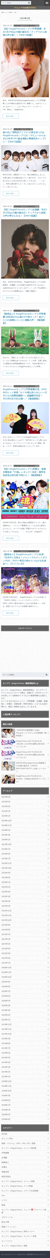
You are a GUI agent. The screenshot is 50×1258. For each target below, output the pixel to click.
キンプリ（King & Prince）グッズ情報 (17, 1186)
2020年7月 (6, 991)
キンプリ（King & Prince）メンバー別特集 (19, 1148)
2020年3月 (6, 1010)
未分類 (4, 1134)
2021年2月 (6, 958)
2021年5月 (6, 944)
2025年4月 (6, 806)
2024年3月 (6, 835)
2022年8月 (6, 877)
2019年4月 (6, 1062)
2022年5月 (6, 887)
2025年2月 (6, 811)
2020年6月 (6, 996)
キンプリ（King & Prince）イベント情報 (18, 1181)
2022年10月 (7, 868)
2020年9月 (6, 982)
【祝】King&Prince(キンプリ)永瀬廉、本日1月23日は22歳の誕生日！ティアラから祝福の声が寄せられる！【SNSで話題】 (25, 212)
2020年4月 (6, 1005)
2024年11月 (7, 825)
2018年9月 (6, 1095)
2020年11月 (7, 972)
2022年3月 (6, 896)
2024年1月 (6, 839)
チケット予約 (7, 1138)
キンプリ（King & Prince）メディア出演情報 (20, 1191)
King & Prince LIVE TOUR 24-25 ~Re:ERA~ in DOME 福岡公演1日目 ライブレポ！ (30, 754)
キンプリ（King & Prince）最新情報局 (22, 1254)
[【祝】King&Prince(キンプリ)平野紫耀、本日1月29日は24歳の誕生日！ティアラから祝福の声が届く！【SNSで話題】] (25, 96)
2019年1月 (6, 1076)
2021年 (11, 12)
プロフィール (7, 1217)
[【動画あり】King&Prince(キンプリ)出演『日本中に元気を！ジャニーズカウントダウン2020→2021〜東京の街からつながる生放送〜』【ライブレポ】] (25, 592)
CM (3, 1195)
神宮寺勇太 (6, 1176)
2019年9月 (6, 1038)
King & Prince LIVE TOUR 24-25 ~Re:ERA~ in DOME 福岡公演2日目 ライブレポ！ (30, 744)
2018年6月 (6, 1110)
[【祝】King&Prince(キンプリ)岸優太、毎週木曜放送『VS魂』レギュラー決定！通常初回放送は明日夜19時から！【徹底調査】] (25, 518)
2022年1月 (6, 906)
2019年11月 (7, 1029)
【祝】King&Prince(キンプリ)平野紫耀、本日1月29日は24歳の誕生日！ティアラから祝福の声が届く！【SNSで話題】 (25, 31)
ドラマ (4, 1200)
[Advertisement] (25, 653)
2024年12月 (7, 820)
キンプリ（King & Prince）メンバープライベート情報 (24, 1211)
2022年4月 (6, 891)
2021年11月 (7, 915)
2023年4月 (6, 854)
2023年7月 (6, 849)
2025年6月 (6, 797)
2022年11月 (7, 863)
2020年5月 (6, 1001)
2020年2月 (6, 1015)
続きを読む (10, 116)
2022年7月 (6, 882)
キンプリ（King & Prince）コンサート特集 (19, 1236)
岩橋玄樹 (5, 1172)
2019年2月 (6, 1072)
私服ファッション (9, 1227)
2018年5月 (6, 1114)
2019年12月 (7, 1024)
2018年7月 (6, 1105)
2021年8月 (6, 929)
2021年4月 (6, 948)
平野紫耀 (5, 1153)
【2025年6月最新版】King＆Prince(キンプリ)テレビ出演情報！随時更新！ (31, 733)
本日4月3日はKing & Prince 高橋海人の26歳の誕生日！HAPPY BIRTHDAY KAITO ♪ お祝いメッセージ (31, 767)
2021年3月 (6, 953)
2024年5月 (6, 830)
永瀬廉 (4, 1157)
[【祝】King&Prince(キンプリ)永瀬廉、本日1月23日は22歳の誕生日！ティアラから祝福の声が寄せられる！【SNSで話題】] (25, 277)
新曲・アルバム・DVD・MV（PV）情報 (18, 1143)
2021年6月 (6, 939)
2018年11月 (7, 1086)
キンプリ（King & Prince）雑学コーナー (18, 1231)
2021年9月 (6, 925)
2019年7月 (6, 1048)
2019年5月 (6, 1057)
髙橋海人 (5, 1162)
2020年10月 (7, 977)
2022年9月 (6, 873)
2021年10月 (7, 920)
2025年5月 (6, 801)
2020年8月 (6, 986)
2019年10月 (7, 1034)
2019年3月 (6, 1067)
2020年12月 (7, 967)
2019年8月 (6, 1043)
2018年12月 (7, 1081)
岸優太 (4, 1167)
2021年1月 (6, 963)
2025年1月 (6, 816)
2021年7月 (6, 934)
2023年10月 (7, 844)
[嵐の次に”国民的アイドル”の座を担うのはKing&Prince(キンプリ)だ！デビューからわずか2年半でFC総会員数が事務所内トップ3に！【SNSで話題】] (25, 170)
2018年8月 (6, 1100)
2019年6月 (6, 1053)
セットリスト (7, 1241)
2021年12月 (7, 910)
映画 (3, 1205)
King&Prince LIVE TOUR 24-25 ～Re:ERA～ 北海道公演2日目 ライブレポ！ (31, 779)
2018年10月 (7, 1091)
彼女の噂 (5, 1222)
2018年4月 (6, 1119)
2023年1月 (6, 858)
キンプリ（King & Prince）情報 (14, 1245)
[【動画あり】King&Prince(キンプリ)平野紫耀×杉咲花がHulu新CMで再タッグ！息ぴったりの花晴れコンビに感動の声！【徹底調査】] (25, 353)
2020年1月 (6, 1019)
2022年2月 (6, 901)
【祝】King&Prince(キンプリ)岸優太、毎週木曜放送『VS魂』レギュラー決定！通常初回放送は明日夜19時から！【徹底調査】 (24, 472)
